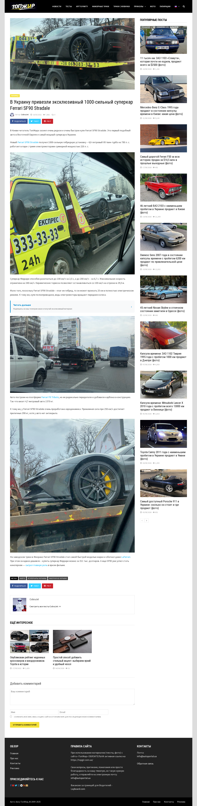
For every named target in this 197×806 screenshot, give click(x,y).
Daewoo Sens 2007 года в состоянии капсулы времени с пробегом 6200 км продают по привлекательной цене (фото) (162, 260)
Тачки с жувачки (121, 6)
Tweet (36, 121)
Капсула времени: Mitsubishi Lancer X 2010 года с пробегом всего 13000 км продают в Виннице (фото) (162, 406)
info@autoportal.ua (80, 778)
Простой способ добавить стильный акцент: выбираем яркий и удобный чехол (72, 661)
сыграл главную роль (36, 565)
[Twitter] (16, 785)
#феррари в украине (58, 578)
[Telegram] (21, 785)
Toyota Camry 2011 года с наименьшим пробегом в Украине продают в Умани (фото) (162, 455)
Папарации (165, 6)
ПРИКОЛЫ (138, 6)
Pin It (49, 121)
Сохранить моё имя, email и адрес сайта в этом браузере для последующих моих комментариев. (57, 717)
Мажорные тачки (100, 6)
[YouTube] (13, 785)
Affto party (82, 6)
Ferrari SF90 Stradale (28, 142)
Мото (152, 6)
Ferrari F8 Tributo (50, 397)
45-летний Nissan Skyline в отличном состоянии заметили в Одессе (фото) (162, 309)
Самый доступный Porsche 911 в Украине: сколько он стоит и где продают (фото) (159, 505)
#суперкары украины (37, 578)
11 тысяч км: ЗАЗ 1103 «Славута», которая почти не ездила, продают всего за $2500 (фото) (160, 61)
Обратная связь (145, 763)
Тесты (69, 6)
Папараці (15, 96)
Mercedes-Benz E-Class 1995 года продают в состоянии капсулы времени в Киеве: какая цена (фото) (161, 111)
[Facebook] (11, 785)
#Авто (22, 578)
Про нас (14, 758)
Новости (56, 6)
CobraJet (25, 114)
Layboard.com (78, 788)
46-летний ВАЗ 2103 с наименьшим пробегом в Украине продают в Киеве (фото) (162, 209)
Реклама (14, 768)
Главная (14, 753)
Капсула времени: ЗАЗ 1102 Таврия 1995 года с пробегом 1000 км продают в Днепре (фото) (163, 357)
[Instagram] (19, 785)
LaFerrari (125, 556)
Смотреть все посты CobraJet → (45, 606)
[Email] (27, 785)
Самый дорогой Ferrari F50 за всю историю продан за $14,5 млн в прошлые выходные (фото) (160, 160)
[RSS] (24, 785)
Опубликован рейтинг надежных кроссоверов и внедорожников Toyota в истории (27, 661)
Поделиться (20, 121)
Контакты (15, 763)
